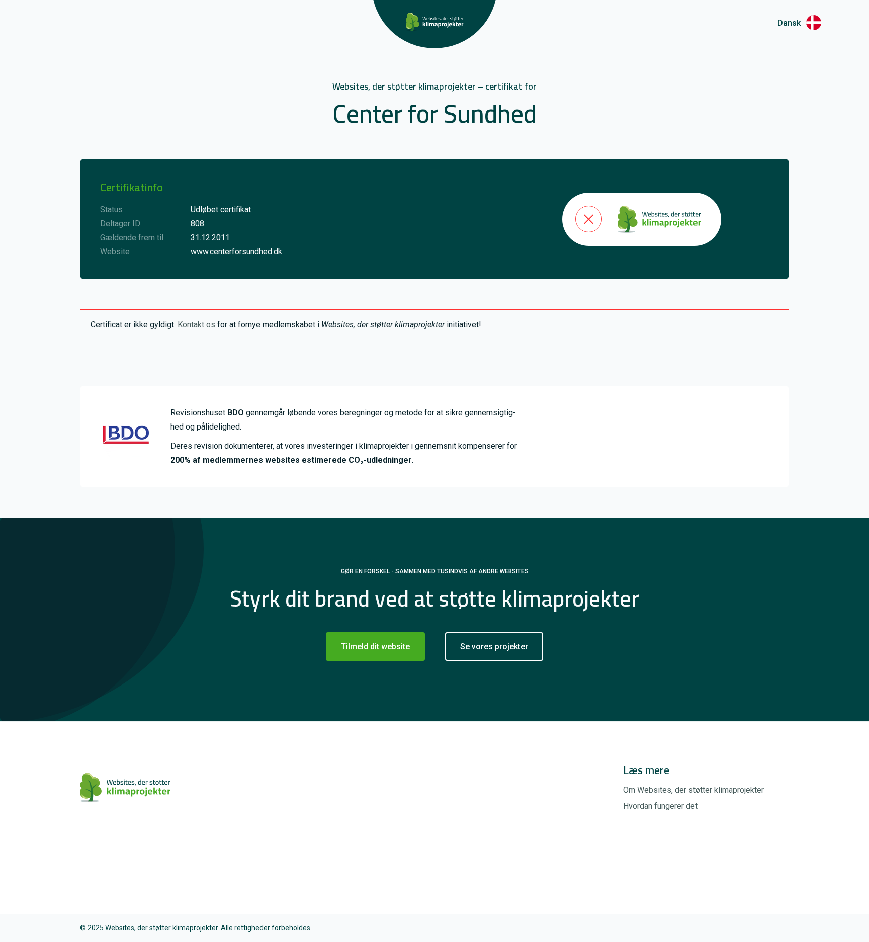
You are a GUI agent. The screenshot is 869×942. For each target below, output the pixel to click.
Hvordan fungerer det (660, 806)
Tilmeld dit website (375, 646)
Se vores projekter (494, 646)
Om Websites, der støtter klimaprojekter (693, 790)
